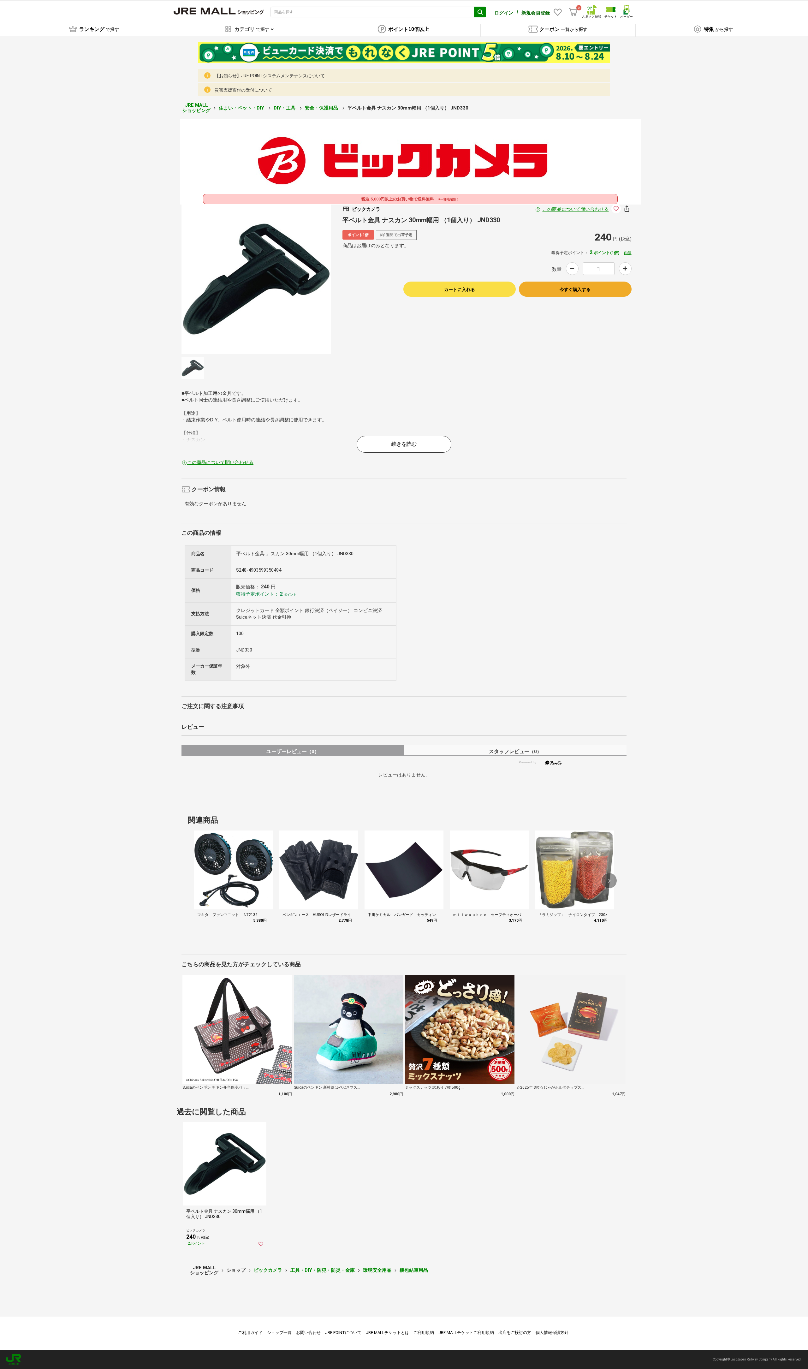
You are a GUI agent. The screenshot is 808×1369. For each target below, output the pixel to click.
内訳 (628, 253)
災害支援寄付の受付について (243, 89)
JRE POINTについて (343, 1332)
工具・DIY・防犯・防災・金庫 (322, 1270)
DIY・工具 (285, 108)
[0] (573, 12)
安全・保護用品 (322, 108)
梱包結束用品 (414, 1270)
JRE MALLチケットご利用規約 (466, 1332)
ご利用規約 (423, 1332)
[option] (256, 279)
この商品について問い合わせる (576, 209)
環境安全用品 (377, 1270)
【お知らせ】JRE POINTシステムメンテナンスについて (270, 75)
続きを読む (404, 444)
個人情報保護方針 (552, 1332)
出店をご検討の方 (514, 1332)
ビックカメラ (268, 1270)
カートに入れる (459, 289)
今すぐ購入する (575, 289)
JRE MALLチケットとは (387, 1332)
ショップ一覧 (279, 1332)
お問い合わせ (308, 1332)
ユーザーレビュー (292, 751)
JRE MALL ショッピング (196, 107)
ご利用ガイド (250, 1332)
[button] (609, 881)
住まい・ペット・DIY (242, 108)
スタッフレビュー (515, 751)
